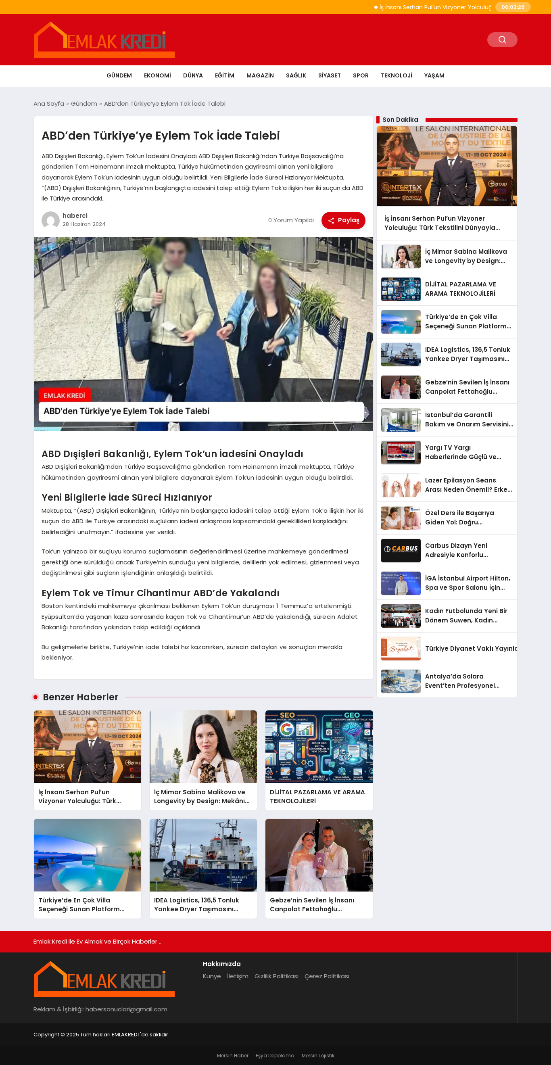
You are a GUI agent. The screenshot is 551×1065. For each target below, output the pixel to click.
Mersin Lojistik (318, 1055)
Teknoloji (396, 75)
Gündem (119, 75)
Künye (212, 976)
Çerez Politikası (327, 976)
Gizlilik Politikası (276, 976)
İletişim (237, 976)
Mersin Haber (232, 1055)
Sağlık (296, 75)
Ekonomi (157, 75)
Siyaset (329, 75)
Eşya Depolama (275, 1055)
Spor (361, 75)
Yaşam (434, 75)
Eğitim (224, 75)
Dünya (193, 75)
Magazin (260, 75)
